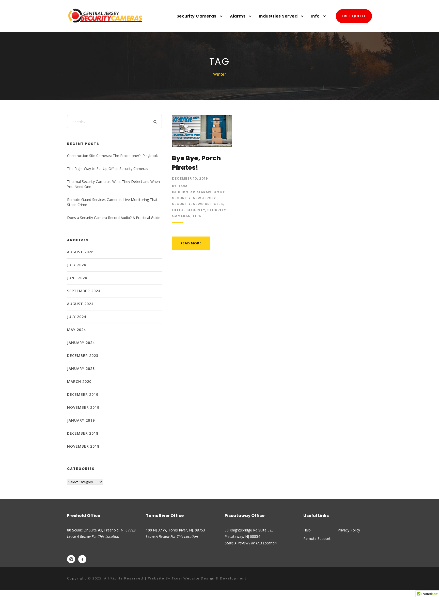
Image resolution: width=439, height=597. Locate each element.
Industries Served (278, 16)
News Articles (208, 203)
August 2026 (80, 251)
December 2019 (82, 394)
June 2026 (77, 277)
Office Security (188, 210)
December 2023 (82, 355)
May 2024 (76, 329)
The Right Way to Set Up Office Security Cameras (107, 168)
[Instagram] (71, 559)
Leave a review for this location (172, 536)
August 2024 (80, 303)
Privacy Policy (349, 530)
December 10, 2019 (190, 178)
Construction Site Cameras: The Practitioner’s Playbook (112, 155)
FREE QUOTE (354, 15)
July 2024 (76, 316)
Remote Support (317, 538)
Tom (183, 185)
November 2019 (83, 407)
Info (315, 16)
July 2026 (76, 264)
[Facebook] (82, 559)
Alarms (237, 16)
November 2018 (83, 446)
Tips (197, 215)
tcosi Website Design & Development (209, 578)
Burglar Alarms (195, 192)
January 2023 (81, 368)
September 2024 (83, 290)
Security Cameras (196, 16)
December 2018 (82, 433)
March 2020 (79, 381)
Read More (190, 243)
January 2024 (81, 342)
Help (307, 530)
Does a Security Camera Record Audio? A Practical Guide (113, 217)
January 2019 (81, 420)
